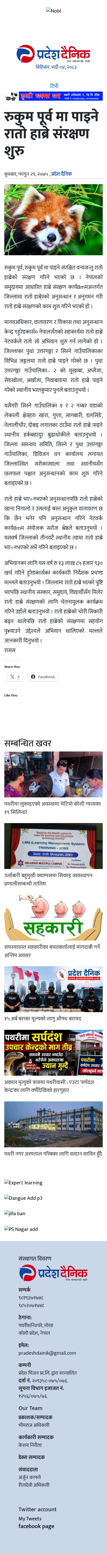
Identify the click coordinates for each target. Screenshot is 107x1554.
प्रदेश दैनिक (61, 174)
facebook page (36, 1526)
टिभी (53, 86)
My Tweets (30, 1519)
